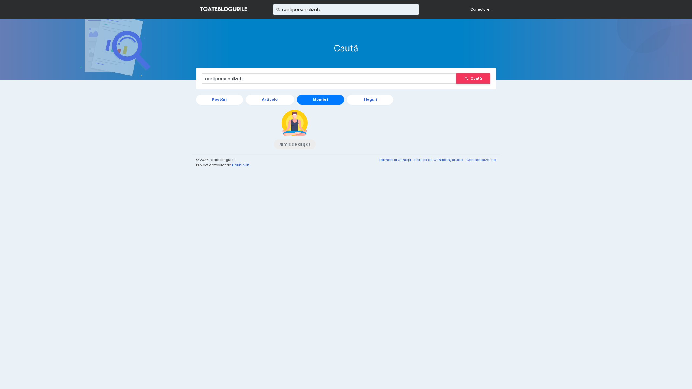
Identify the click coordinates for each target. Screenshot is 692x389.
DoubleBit (240, 164)
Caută (476, 78)
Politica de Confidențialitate (439, 159)
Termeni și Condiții (395, 159)
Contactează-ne (481, 159)
